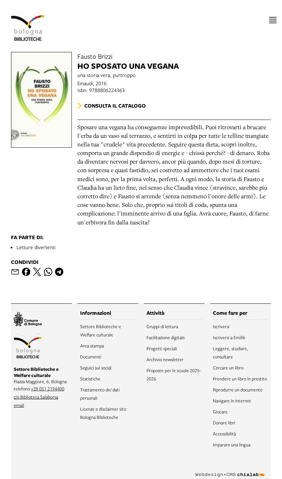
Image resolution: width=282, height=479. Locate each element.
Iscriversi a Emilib (229, 337)
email (19, 405)
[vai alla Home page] (27, 26)
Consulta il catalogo (115, 105)
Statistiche (90, 379)
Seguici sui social (95, 368)
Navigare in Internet (232, 401)
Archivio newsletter (165, 359)
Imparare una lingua (231, 445)
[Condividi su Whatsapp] (48, 272)
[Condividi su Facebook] (26, 272)
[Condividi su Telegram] (59, 272)
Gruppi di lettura (162, 326)
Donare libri (224, 423)
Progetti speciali (162, 348)
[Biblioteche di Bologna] (28, 347)
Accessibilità (224, 434)
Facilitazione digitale (166, 337)
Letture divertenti (36, 247)
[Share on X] (37, 272)
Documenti (90, 357)
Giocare (220, 412)
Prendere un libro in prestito (240, 379)
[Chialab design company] (230, 469)
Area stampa (92, 346)
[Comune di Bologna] (28, 320)
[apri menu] (273, 20)
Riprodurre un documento (237, 390)
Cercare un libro (228, 368)
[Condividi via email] (15, 272)
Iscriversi (221, 326)
